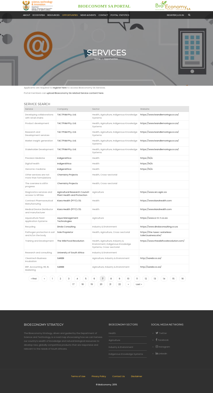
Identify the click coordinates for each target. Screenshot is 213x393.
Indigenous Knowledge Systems (126, 354)
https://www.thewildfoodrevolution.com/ (162, 240)
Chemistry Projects (67, 174)
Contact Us (118, 376)
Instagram (164, 346)
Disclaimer (136, 376)
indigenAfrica (64, 158)
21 (111, 284)
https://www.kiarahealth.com (156, 200)
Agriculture (114, 340)
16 (184, 278)
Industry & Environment (121, 347)
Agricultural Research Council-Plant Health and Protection (73, 193)
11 (138, 278)
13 (156, 278)
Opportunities (70, 15)
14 (165, 278)
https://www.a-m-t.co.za (154, 217)
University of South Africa (70, 252)
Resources (53, 15)
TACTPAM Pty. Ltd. (66, 114)
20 (102, 284)
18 (84, 284)
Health (112, 333)
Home (97, 59)
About (26, 15)
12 (147, 278)
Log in (180, 15)
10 (129, 278)
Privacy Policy (99, 376)
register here (60, 87)
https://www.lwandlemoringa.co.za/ (159, 114)
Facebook (163, 339)
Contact (103, 15)
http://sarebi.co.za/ (150, 258)
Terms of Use (78, 376)
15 (174, 278)
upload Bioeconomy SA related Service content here (75, 93)
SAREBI (60, 258)
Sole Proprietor (65, 232)
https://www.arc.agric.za (153, 192)
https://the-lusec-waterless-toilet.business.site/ (156, 234)
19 (93, 284)
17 (74, 284)
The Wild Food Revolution (70, 240)
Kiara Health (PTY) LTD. (69, 200)
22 (120, 284)
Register (171, 15)
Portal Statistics (120, 15)
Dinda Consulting (66, 226)
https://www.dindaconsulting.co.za (159, 226)
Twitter (163, 333)
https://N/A (146, 158)
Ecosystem (39, 15)
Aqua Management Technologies (67, 219)
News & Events (88, 15)
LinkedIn (163, 353)
